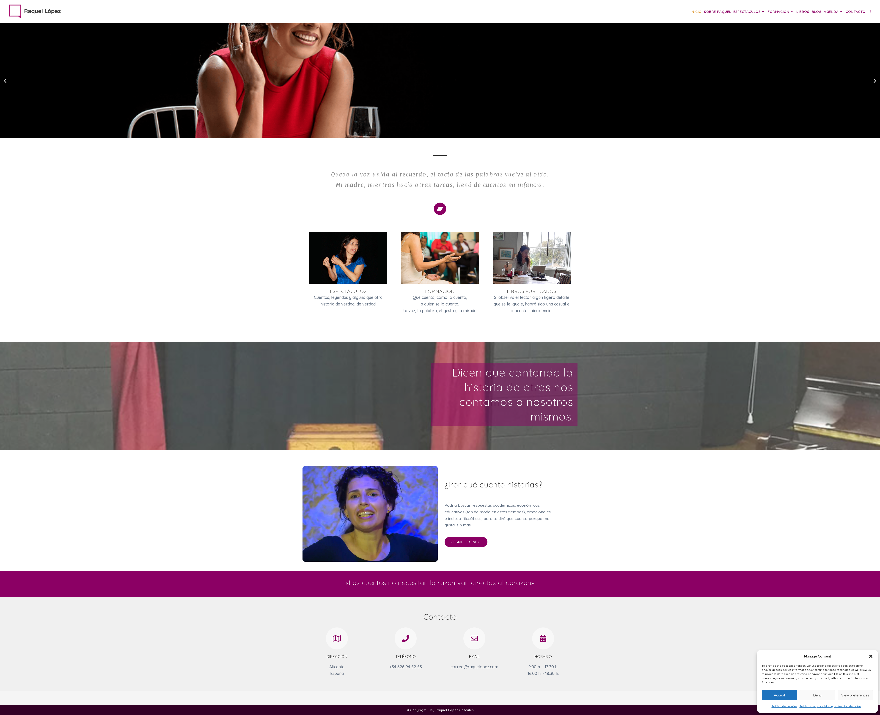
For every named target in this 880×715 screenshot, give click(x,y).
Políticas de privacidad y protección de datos (830, 706)
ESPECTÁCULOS (348, 291)
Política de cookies (784, 706)
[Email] (474, 638)
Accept (779, 695)
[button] (871, 656)
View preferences (855, 695)
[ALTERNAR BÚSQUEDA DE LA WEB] (869, 11)
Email (474, 656)
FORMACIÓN (440, 291)
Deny (817, 695)
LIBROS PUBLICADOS (531, 291)
